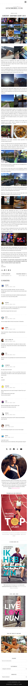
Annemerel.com (16, 682)
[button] (26, 2)
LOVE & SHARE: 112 (21, 274)
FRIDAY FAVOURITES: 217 (6, 274)
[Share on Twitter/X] (6, 270)
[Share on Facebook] (4, 270)
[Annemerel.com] (14, 5)
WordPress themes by (14, 684)
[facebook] (14, 449)
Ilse (6, 353)
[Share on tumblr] (10, 270)
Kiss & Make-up (9, 339)
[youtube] (21, 449)
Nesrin (7, 302)
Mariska (7, 425)
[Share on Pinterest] (8, 270)
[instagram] (10, 449)
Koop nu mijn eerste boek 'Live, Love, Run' (14, 628)
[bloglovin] (17, 449)
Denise (7, 413)
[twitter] (7, 449)
